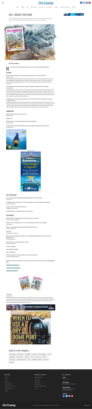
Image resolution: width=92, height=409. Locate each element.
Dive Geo (49, 354)
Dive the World (8, 384)
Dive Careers (34, 354)
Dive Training (15, 63)
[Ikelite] (31, 344)
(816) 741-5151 (66, 379)
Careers (56, 7)
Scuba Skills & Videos (10, 386)
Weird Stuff (46, 359)
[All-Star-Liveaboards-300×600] (31, 191)
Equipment (27, 357)
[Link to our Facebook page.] (81, 3)
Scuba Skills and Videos (21, 359)
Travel (29, 359)
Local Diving (34, 7)
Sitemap (7, 391)
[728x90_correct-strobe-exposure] (30, 310)
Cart (36, 388)
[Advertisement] (74, 38)
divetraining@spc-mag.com (69, 384)
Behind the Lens (20, 354)
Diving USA (7, 382)
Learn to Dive (38, 357)
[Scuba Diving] (46, 3)
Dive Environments (42, 354)
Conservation (27, 354)
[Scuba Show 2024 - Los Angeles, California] (16, 149)
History (32, 357)
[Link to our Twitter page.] (84, 3)
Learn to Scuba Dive (65, 7)
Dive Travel (41, 7)
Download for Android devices (13, 267)
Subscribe (37, 379)
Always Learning (13, 354)
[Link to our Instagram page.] (87, 3)
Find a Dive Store (9, 388)
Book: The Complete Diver (40, 386)
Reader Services (38, 377)
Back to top (87, 405)
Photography (49, 7)
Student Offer (38, 384)
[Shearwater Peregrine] (74, 15)
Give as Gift (37, 382)
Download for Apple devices (12, 265)
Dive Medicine (12, 357)
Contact (74, 7)
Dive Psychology (19, 357)
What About (12, 362)
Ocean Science (12, 359)
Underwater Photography (37, 359)
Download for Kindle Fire (12, 270)
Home (17, 7)
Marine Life (44, 357)
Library (22, 7)
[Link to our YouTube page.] (89, 3)
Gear (27, 7)
